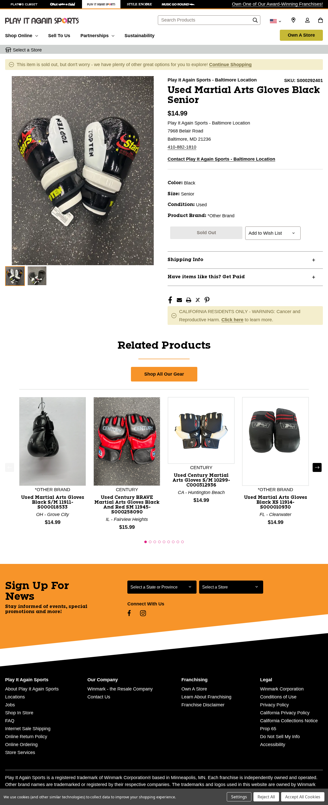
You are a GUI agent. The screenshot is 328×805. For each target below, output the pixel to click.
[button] (145, 542)
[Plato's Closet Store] (24, 4)
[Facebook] (170, 300)
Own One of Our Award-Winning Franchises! (277, 4)
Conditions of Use (278, 696)
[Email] (179, 300)
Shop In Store (19, 712)
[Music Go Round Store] (178, 4)
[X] (197, 300)
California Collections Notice (289, 720)
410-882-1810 (182, 147)
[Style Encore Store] (139, 4)
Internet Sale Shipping (27, 728)
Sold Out (206, 232)
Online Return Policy (26, 736)
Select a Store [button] (27, 50)
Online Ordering (21, 744)
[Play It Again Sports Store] (101, 4)
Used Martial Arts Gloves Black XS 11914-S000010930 (275, 502)
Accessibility (272, 744)
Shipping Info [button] (185, 259)
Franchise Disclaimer (202, 704)
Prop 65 (268, 728)
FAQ (9, 720)
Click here (232, 319)
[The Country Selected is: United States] (275, 20)
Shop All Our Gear (164, 374)
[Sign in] (307, 21)
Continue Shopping (230, 64)
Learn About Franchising (206, 696)
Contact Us (98, 696)
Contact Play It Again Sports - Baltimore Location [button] (221, 159)
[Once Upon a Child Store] (63, 4)
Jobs (10, 704)
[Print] (188, 300)
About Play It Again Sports (32, 689)
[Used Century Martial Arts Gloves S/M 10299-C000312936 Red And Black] (201, 430)
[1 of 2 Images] (15, 276)
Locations (15, 696)
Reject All (266, 797)
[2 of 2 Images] (37, 275)
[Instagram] (143, 613)
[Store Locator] (293, 20)
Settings (239, 797)
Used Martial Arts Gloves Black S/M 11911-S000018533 (52, 502)
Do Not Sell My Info (280, 736)
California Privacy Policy (285, 712)
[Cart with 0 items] (320, 21)
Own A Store (301, 35)
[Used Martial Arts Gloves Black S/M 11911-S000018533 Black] (52, 441)
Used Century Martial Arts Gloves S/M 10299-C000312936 (201, 480)
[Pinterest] (207, 300)
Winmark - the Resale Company (120, 689)
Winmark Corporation (282, 689)
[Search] (255, 21)
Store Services (20, 752)
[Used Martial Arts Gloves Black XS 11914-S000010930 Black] (275, 441)
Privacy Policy (274, 704)
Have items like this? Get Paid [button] (206, 277)
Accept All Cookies (302, 797)
